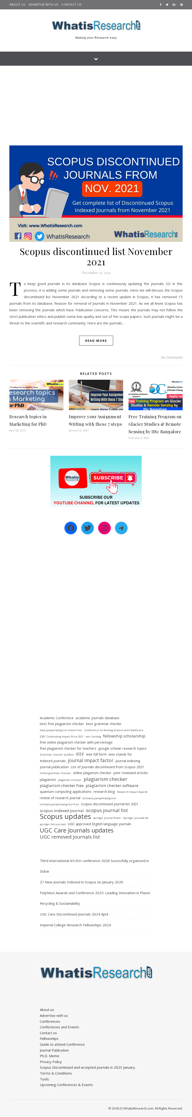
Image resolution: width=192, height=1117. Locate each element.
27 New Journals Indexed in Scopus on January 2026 (81, 882)
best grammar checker (104, 724)
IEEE (80, 754)
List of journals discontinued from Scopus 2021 (107, 767)
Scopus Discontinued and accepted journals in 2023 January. (88, 1067)
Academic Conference (57, 718)
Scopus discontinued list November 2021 (96, 256)
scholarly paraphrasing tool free (59, 804)
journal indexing (127, 761)
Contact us (71, 5)
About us (17, 5)
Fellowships (49, 1038)
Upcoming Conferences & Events (66, 1084)
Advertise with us (43, 5)
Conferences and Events (59, 1027)
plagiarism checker (105, 779)
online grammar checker (55, 773)
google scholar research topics (122, 748)
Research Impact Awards (132, 792)
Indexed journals (53, 761)
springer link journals (53, 824)
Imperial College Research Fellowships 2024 (75, 925)
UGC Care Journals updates (77, 830)
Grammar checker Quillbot (57, 754)
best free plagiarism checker (62, 724)
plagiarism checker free (62, 785)
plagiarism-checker (69, 780)
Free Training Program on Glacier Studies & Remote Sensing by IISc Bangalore (155, 424)
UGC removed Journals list (70, 837)
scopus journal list (107, 810)
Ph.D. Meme (49, 1055)
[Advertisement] (96, 101)
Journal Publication (54, 1050)
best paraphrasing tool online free (61, 730)
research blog (104, 791)
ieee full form (96, 754)
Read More (96, 340)
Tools (44, 1079)
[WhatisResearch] (96, 25)
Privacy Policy (51, 1061)
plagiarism (48, 779)
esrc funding (93, 736)
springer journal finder (107, 818)
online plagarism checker (92, 773)
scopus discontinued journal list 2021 (109, 804)
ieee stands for (120, 754)
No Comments (172, 357)
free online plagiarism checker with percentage (76, 742)
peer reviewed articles (131, 773)
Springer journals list (135, 818)
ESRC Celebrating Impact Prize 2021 (62, 736)
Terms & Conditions (56, 1073)
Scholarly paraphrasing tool (99, 798)
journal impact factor (90, 761)
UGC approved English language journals (99, 824)
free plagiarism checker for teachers (68, 748)
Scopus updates (65, 816)
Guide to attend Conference (62, 1044)
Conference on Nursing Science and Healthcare (113, 730)
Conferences (50, 1021)
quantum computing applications (65, 791)
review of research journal (60, 798)
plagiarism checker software (112, 785)
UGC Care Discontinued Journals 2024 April (74, 914)
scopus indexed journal (62, 810)
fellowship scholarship (124, 736)
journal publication (54, 767)
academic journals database (97, 718)
